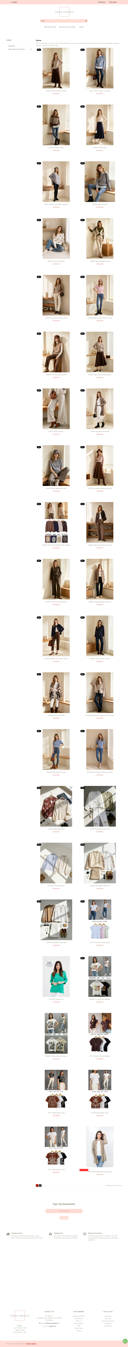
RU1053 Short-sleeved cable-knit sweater (100, 772)
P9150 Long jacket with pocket (99, 431)
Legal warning (79, 1318)
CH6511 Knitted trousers (56, 431)
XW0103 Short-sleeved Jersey (56, 772)
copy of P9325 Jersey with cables (99, 91)
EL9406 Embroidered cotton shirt (100, 886)
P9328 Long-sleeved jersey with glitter (100, 488)
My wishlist (114, 2)
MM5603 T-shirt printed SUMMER (100, 999)
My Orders (108, 1318)
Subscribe (64, 1218)
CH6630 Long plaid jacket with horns (100, 602)
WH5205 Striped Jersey (56, 147)
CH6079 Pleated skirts (100, 147)
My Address (108, 1323)
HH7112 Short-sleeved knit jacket (100, 1056)
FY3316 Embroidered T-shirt (99, 1113)
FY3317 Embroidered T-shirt (56, 1113)
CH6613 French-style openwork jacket (99, 375)
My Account (108, 1312)
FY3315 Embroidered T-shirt (56, 1169)
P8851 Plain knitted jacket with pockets (100, 1172)
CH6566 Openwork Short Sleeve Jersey (100, 318)
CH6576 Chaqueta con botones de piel (56, 658)
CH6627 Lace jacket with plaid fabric (56, 318)
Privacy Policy (79, 1328)
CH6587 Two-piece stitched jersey (56, 602)
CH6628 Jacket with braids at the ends (100, 545)
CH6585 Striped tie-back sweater (56, 91)
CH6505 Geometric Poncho (56, 715)
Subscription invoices (108, 1321)
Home (8, 40)
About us (78, 1321)
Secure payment (78, 1323)
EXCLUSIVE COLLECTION (16, 49)
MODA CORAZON (31, 1344)
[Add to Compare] (47, 84)
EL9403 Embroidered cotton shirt (56, 942)
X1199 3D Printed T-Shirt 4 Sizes (100, 942)
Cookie (79, 1326)
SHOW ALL (11, 46)
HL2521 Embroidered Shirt (56, 829)
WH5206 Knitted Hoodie (99, 204)
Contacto (78, 1331)
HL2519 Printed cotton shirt (56, 886)
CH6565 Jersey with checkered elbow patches (56, 545)
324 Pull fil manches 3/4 (56, 999)
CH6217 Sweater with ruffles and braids (56, 204)
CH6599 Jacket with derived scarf (100, 658)
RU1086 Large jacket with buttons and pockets (100, 715)
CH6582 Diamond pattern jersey (100, 261)
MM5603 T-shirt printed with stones (56, 1056)
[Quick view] (38, 84)
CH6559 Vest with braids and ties (56, 375)
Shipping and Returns (79, 1316)
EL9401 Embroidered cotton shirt (100, 829)
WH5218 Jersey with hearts (56, 261)
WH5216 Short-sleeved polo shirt (56, 488)
